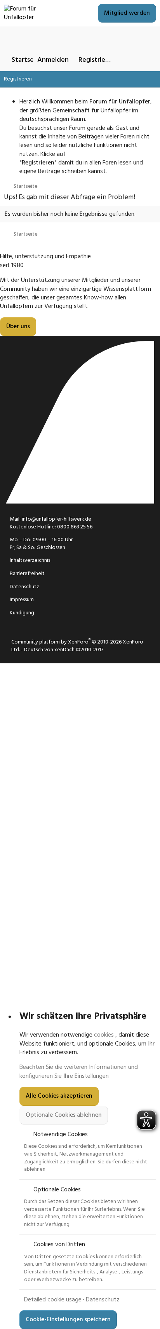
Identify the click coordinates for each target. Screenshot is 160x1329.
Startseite (27, 60)
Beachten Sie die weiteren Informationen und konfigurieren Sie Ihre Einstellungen (78, 1071)
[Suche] (147, 60)
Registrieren (18, 79)
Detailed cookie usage (53, 1300)
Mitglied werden (127, 13)
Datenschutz (103, 1300)
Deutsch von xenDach (63, 649)
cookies (104, 1035)
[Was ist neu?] (129, 60)
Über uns (18, 327)
